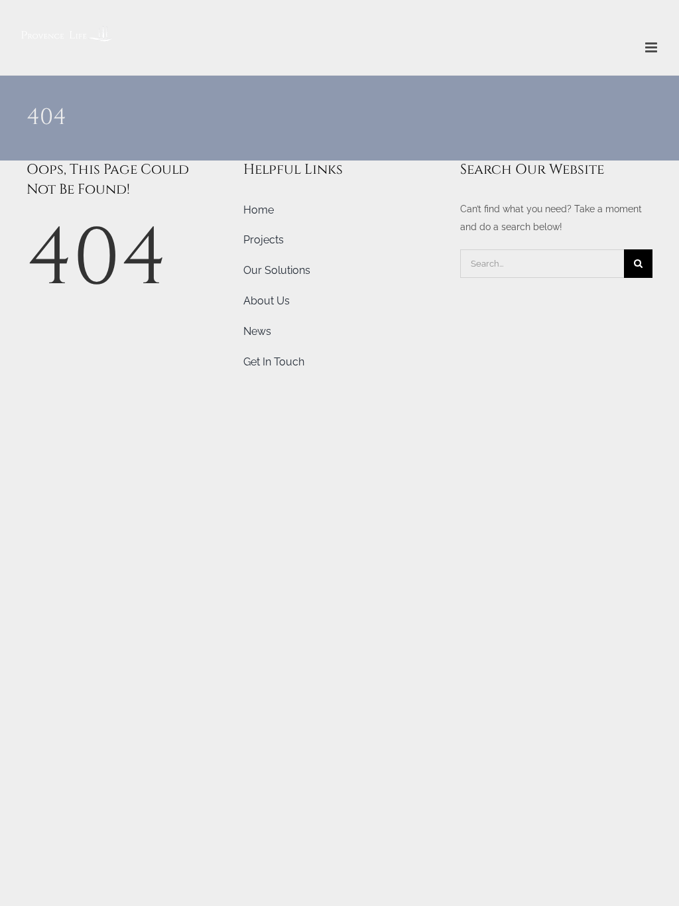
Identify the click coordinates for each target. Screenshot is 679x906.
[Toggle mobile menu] (652, 47)
